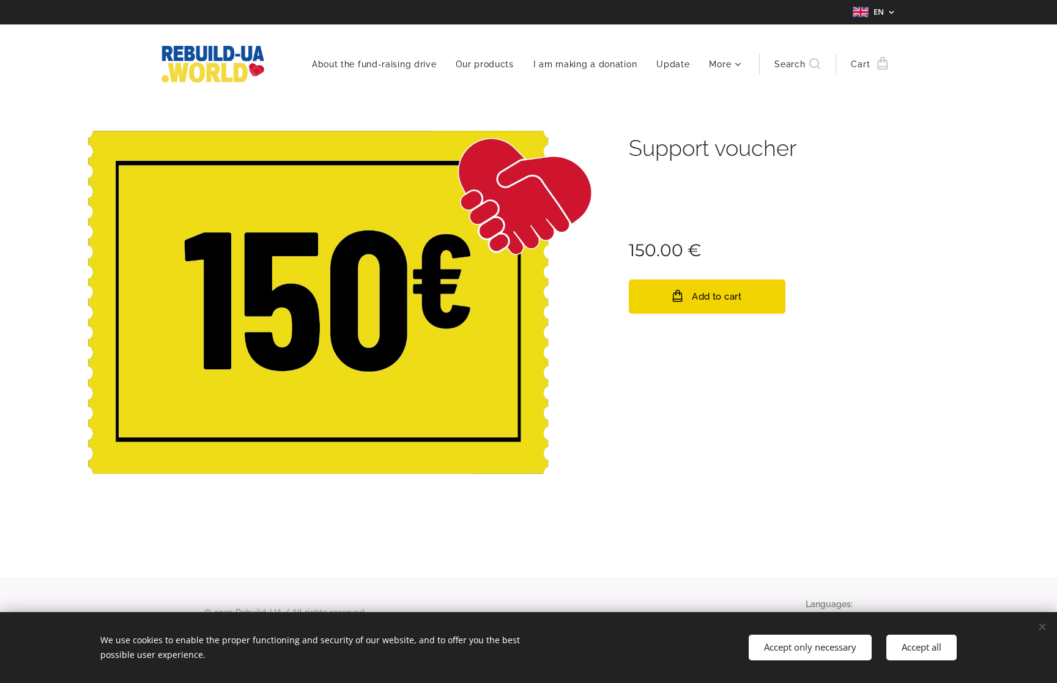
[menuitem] (378, 64)
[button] (797, 64)
